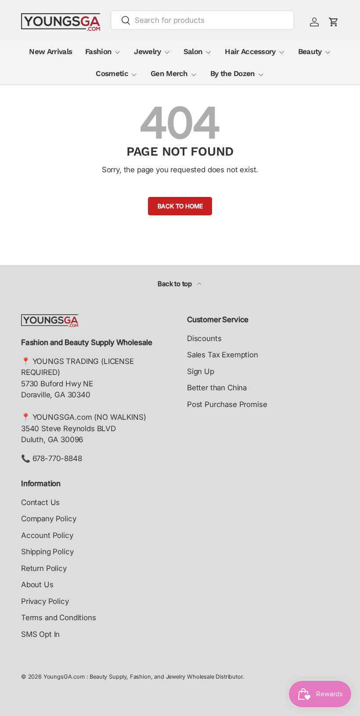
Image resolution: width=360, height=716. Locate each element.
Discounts (204, 338)
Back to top (176, 284)
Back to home (180, 206)
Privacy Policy (45, 601)
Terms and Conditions (58, 617)
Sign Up (200, 371)
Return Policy (44, 568)
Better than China (217, 387)
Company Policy (48, 518)
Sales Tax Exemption (222, 354)
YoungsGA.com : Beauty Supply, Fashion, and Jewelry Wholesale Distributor (143, 676)
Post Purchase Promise (227, 404)
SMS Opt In (40, 634)
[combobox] (202, 20)
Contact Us (40, 502)
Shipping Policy (47, 551)
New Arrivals (50, 51)
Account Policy (47, 535)
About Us (37, 584)
